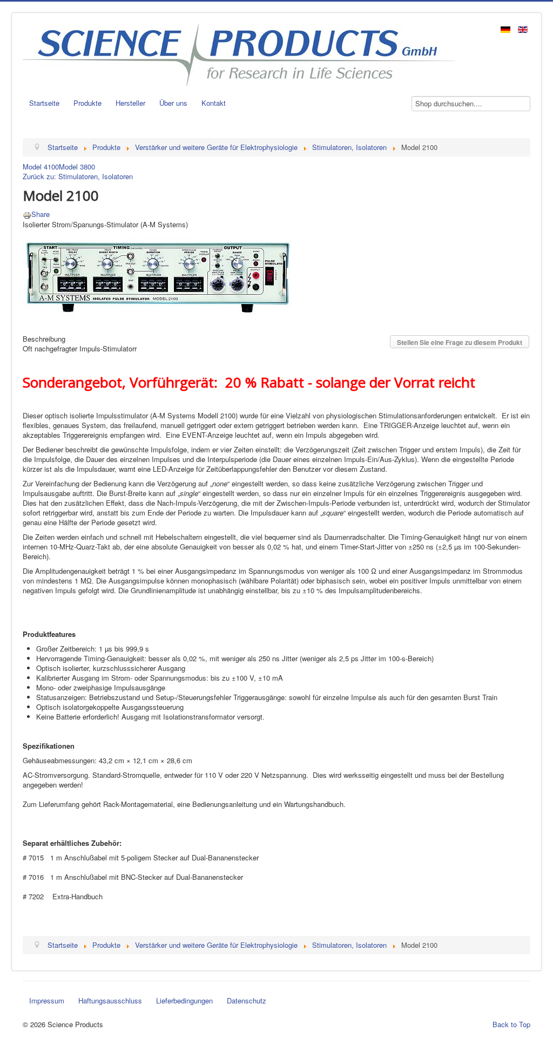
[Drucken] (27, 214)
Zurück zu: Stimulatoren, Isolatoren (78, 176)
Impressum (46, 1000)
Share (40, 214)
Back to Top (511, 1024)
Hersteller (130, 103)
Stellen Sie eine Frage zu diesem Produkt (459, 342)
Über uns (173, 103)
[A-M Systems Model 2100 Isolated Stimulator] (158, 275)
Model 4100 (41, 166)
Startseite (44, 103)
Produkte (87, 103)
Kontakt (213, 103)
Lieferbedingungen (184, 1000)
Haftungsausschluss (110, 1000)
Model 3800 (77, 166)
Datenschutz (246, 1000)
